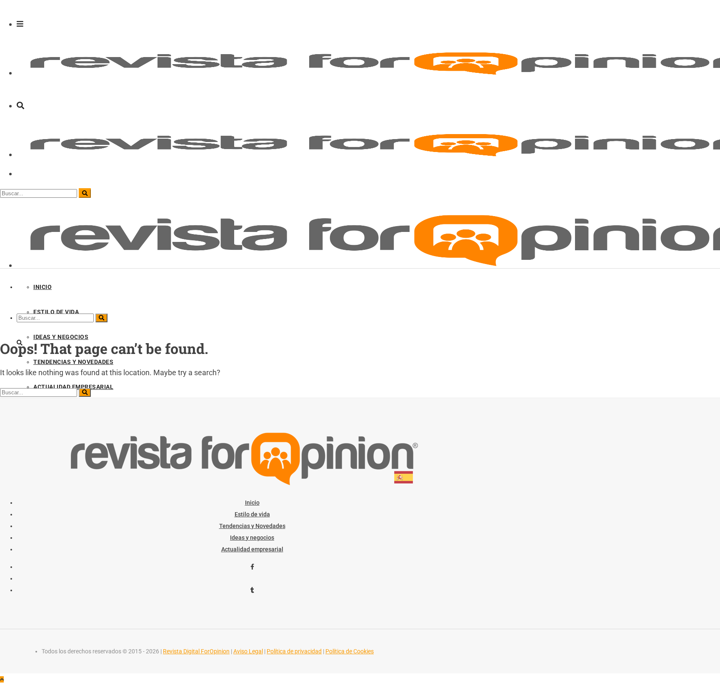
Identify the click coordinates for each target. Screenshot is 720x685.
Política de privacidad (294, 651)
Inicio (252, 502)
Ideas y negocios (252, 537)
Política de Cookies (349, 651)
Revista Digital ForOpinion (196, 651)
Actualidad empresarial (252, 549)
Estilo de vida (252, 514)
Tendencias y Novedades (252, 526)
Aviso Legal (248, 651)
